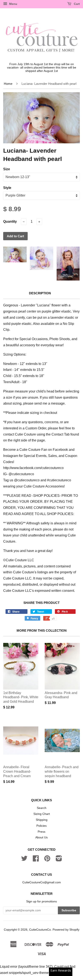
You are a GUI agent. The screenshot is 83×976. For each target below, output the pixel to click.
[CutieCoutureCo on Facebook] (36, 860)
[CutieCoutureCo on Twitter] (24, 860)
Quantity (10, 221)
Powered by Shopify (66, 929)
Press (41, 831)
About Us (41, 837)
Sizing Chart (41, 813)
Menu (12, 4)
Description (40, 293)
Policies (41, 825)
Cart (76, 4)
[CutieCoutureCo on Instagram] (59, 860)
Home (8, 83)
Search (41, 808)
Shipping (41, 819)
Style (7, 188)
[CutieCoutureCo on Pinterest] (47, 860)
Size (6, 169)
